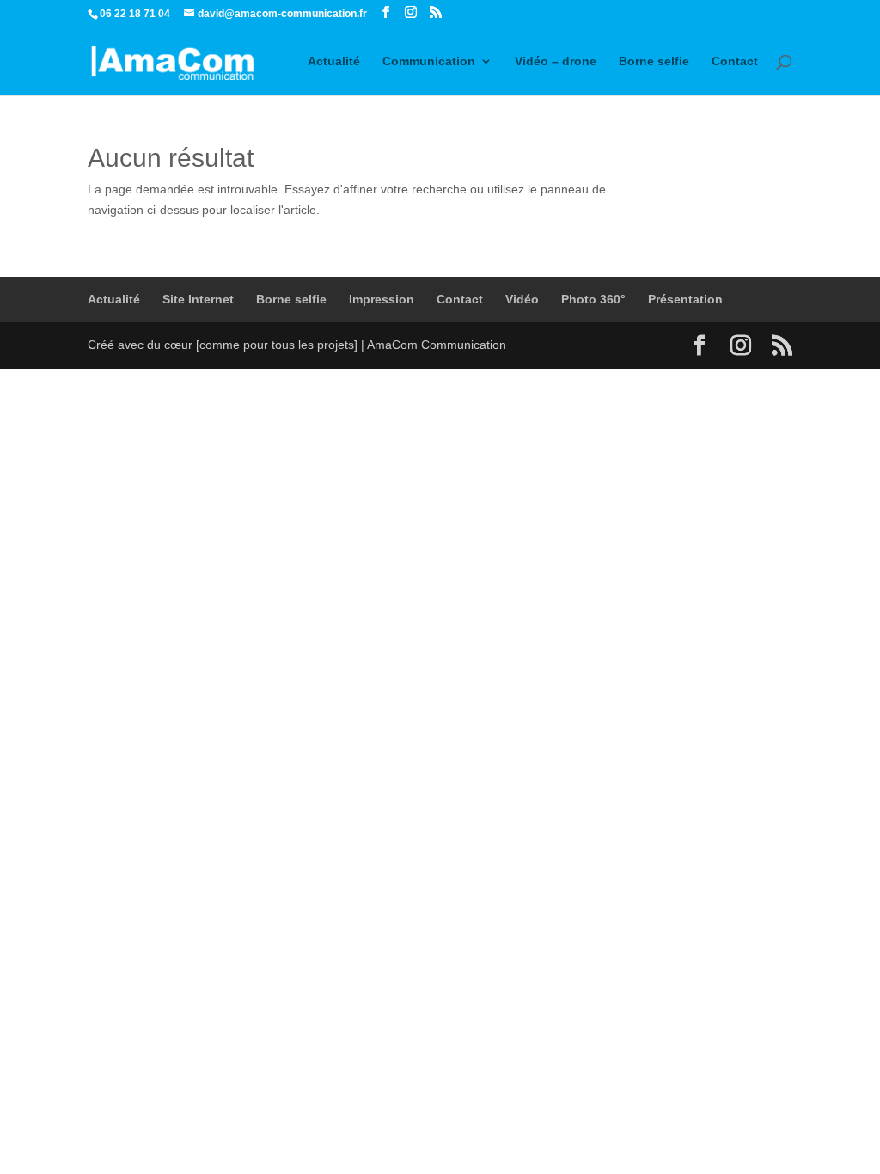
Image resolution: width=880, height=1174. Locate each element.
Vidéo (522, 299)
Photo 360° (593, 299)
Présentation (685, 299)
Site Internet (198, 299)
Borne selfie (654, 61)
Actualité (334, 61)
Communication (428, 61)
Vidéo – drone (555, 61)
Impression (381, 299)
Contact (735, 61)
